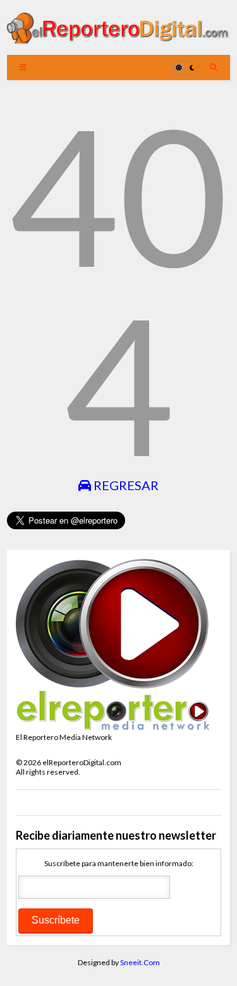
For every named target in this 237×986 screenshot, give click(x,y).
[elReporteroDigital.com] (118, 39)
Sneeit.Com (140, 962)
